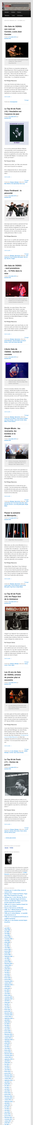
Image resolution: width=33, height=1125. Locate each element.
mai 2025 (6, 946)
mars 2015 (7, 1048)
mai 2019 (6, 972)
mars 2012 (7, 1112)
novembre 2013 (8, 1077)
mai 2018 (6, 992)
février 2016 (7, 1031)
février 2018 (7, 995)
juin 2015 (6, 1045)
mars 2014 (7, 1069)
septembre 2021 (8, 956)
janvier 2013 (7, 1094)
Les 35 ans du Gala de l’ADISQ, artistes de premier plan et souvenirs (12, 676)
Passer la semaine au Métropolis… (12, 514)
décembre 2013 (8, 1075)
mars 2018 (7, 993)
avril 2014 (6, 1068)
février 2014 (7, 1071)
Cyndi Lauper (7, 585)
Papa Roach (13, 587)
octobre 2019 (7, 965)
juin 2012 (6, 1107)
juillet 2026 (7, 930)
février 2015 (7, 1050)
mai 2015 (6, 1046)
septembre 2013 (8, 1080)
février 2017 (7, 1009)
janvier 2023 (7, 951)
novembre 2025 (8, 938)
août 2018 (6, 986)
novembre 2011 (8, 1119)
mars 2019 (7, 976)
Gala (15, 752)
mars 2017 (7, 1008)
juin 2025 (6, 944)
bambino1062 (7, 38)
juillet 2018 (7, 988)
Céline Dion (7, 418)
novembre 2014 (8, 1055)
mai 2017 (6, 1004)
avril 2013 (6, 1089)
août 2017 (6, 1000)
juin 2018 (6, 990)
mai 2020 (6, 958)
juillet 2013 (7, 1084)
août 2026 (6, 928)
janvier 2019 (7, 979)
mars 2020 (7, 960)
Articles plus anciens (10, 838)
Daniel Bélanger (8, 340)
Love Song (16, 504)
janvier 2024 (7, 949)
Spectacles (17, 255)
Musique (7, 12)
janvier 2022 (7, 954)
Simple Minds (19, 587)
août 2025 (6, 940)
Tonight (13, 258)
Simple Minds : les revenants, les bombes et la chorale (12, 432)
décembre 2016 (8, 1013)
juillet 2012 (7, 1105)
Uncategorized (13, 102)
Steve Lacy (22, 183)
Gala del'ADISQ (16, 340)
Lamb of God (23, 585)
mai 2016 (6, 1025)
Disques (12, 182)
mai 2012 (6, 1108)
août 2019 (6, 967)
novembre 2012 (8, 1098)
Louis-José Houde (12, 342)
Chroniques (20, 15)
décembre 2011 (8, 1117)
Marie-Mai (20, 342)
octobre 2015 (7, 1038)
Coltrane (11, 831)
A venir (12, 751)
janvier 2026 (7, 937)
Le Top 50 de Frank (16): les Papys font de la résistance (12, 596)
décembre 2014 (8, 1053)
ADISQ (25, 751)
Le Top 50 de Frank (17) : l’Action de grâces (12, 762)
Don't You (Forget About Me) (17, 503)
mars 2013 (7, 1091)
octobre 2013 (7, 1078)
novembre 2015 (8, 1036)
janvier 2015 (7, 1052)
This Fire (9, 258)
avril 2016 (6, 1027)
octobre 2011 (7, 1121)
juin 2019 (6, 970)
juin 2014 (6, 1064)
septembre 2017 (8, 999)
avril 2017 (6, 1006)
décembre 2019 (8, 963)
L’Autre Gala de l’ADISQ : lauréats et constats (12, 352)
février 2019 (7, 977)
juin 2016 (6, 1023)
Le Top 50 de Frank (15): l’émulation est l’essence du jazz (12, 111)
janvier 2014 (7, 1073)
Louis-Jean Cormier (19, 420)
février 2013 (7, 1092)
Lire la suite (8, 96)
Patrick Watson (11, 421)
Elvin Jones (17, 831)
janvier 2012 (7, 1115)
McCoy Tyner (12, 832)
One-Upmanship (15, 183)
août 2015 (6, 1041)
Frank (26, 182)
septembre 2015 (8, 1039)
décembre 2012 (8, 1096)
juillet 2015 (7, 1043)
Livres (13, 15)
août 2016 (6, 1020)
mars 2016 (7, 1029)
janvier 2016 (7, 1032)
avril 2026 (6, 933)
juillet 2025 (7, 942)
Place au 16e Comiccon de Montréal (13, 908)
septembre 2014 (8, 1059)
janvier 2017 (7, 1011)
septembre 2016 (8, 1018)
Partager (26, 100)
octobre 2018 (7, 983)
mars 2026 (7, 935)
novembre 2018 (8, 981)
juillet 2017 (7, 1002)
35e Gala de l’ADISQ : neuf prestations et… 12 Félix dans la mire (13, 269)
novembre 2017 (8, 997)
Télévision (7, 15)
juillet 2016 (7, 1022)
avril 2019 (6, 974)
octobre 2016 (7, 1016)
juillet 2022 (7, 953)
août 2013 (6, 1082)
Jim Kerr (11, 504)
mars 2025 (7, 947)
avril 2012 (6, 1110)
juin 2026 (6, 931)
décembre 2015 (8, 1034)
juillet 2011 (7, 1122)
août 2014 (6, 1061)
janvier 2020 (7, 962)
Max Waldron (7, 183)
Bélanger (6, 752)
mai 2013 (6, 1087)
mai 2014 (6, 1066)
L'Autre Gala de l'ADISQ (22, 418)
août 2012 (6, 1103)
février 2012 (7, 1114)
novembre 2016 (8, 1015)
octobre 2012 (7, 1099)
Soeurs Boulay (20, 752)
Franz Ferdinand (13, 257)
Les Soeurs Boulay (9, 420)
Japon (12, 665)
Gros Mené (13, 418)
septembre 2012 (8, 1101)
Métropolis (20, 257)
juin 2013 (6, 1085)
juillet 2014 (7, 1062)
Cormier (11, 752)
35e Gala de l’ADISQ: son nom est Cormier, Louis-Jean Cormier (13, 30)
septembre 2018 (8, 984)
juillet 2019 (7, 969)
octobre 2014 (7, 1057)
